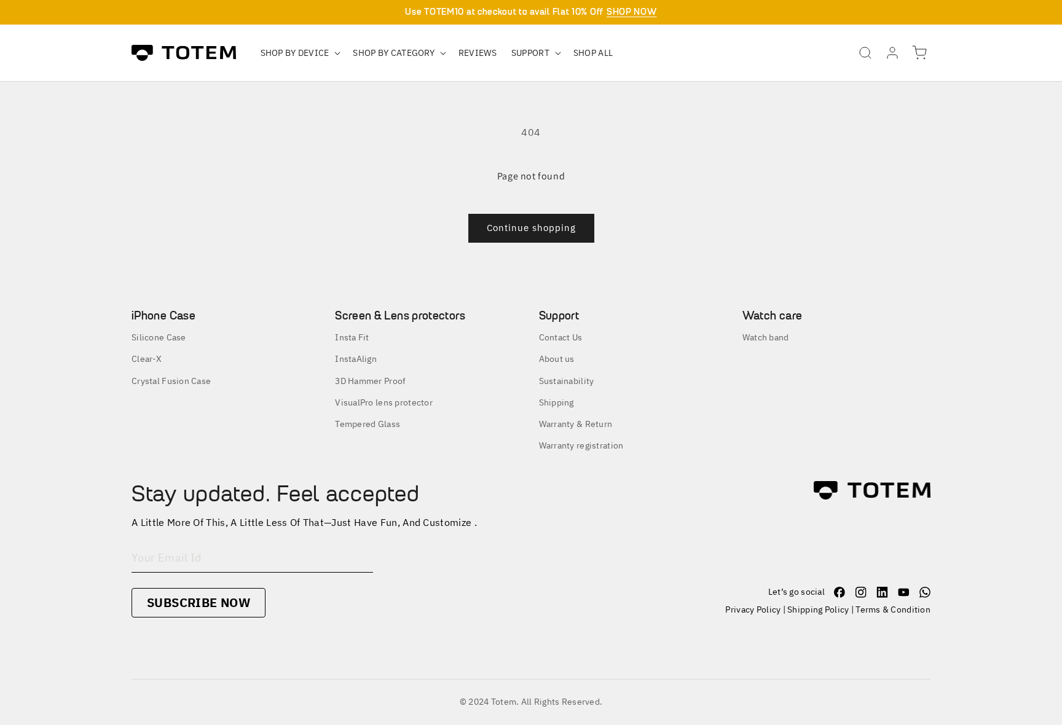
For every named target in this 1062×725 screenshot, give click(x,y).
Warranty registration (581, 445)
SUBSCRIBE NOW (198, 602)
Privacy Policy (753, 609)
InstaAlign (356, 358)
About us (557, 358)
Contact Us (561, 337)
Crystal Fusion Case (171, 380)
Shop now (632, 11)
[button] (299, 53)
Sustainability (566, 380)
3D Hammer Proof (370, 380)
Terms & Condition (893, 609)
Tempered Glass (367, 423)
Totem (503, 701)
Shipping (556, 402)
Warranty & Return (576, 423)
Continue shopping (531, 227)
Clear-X (147, 358)
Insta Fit (352, 337)
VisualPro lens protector (384, 402)
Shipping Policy (818, 609)
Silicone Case (159, 337)
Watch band (765, 337)
